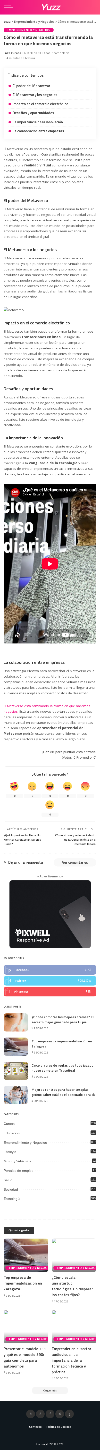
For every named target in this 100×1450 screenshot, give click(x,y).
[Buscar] (92, 7)
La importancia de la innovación (38, 122)
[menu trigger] (10, 7)
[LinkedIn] (69, 1414)
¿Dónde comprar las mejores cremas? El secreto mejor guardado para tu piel (63, 1019)
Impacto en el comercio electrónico (40, 104)
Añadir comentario (56, 53)
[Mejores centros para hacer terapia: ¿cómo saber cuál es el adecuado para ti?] (16, 1095)
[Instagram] (59, 1414)
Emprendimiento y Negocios (29, 30)
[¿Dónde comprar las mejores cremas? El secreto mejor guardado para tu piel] (16, 1022)
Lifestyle (10, 1152)
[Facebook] (50, 970)
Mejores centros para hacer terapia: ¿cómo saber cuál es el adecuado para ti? (63, 1092)
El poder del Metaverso (31, 86)
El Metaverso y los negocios (35, 94)
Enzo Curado (12, 53)
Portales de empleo (18, 1171)
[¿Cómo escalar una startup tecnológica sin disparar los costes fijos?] (74, 1255)
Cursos (9, 1124)
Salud (8, 1180)
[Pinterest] (50, 991)
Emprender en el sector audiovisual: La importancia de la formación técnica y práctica (71, 1360)
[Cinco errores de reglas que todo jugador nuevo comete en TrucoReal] (16, 1071)
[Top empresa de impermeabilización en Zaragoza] (16, 1047)
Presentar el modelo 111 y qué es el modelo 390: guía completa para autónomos (25, 1357)
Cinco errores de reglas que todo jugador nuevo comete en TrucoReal (63, 1068)
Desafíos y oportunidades (33, 113)
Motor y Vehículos (17, 1161)
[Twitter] (50, 981)
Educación (12, 1133)
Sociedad (11, 1189)
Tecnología (12, 1199)
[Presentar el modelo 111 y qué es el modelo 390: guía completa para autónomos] (26, 1326)
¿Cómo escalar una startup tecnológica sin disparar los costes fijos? (72, 1286)
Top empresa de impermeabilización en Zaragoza (23, 1283)
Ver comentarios (75, 862)
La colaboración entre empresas (38, 131)
